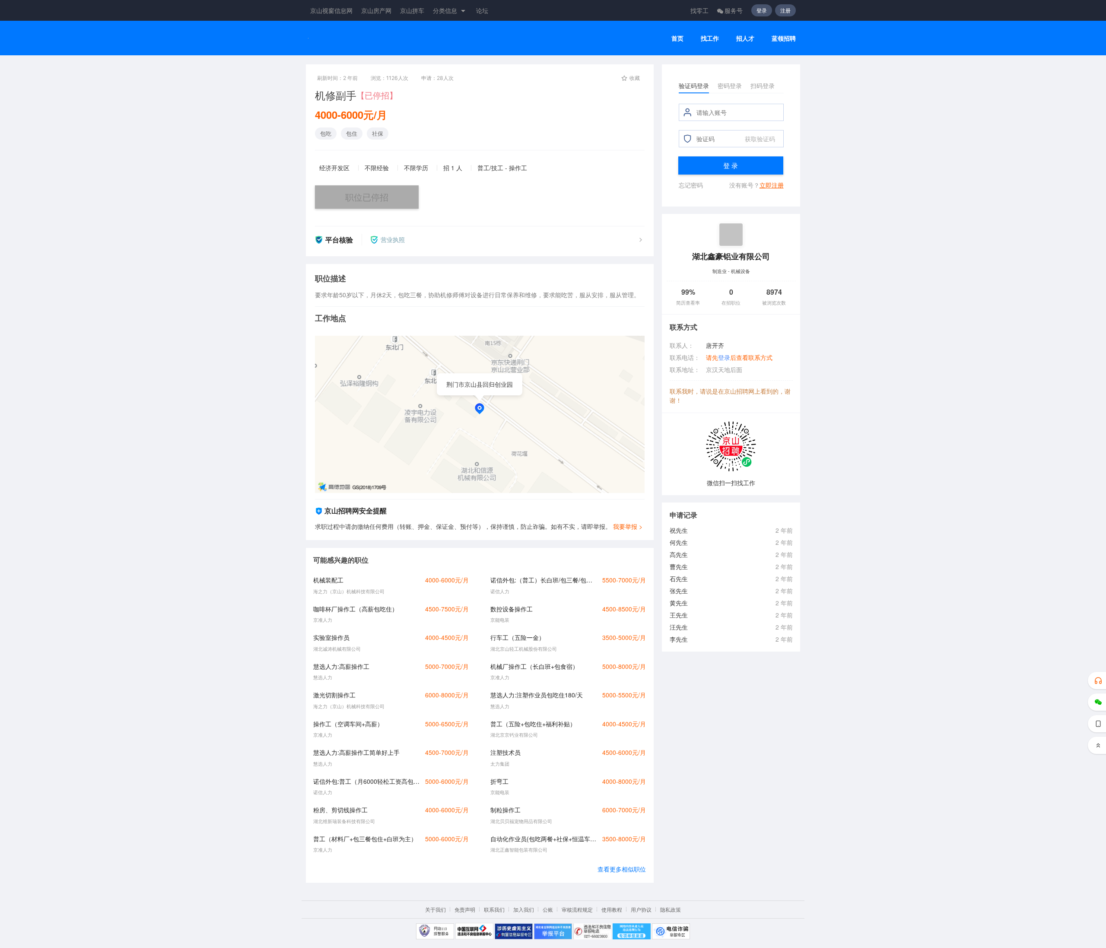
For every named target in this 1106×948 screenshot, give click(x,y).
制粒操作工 (505, 809)
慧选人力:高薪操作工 (341, 666)
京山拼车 (412, 10)
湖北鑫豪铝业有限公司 (731, 256)
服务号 (734, 10)
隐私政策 (670, 909)
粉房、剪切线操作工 (340, 809)
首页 (677, 38)
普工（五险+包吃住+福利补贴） (533, 723)
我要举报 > (627, 526)
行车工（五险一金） (517, 637)
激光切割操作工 (334, 694)
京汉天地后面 (724, 369)
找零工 (699, 10)
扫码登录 (762, 85)
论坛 (482, 10)
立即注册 (772, 185)
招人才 (745, 38)
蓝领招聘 (784, 38)
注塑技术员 (505, 752)
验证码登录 (694, 85)
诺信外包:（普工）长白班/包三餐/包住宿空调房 (543, 580)
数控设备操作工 (511, 608)
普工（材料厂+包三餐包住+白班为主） (365, 838)
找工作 (710, 38)
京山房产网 (376, 10)
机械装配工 (328, 580)
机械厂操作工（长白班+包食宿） (534, 666)
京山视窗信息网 (331, 10)
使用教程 (611, 909)
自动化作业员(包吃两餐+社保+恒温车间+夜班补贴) (543, 838)
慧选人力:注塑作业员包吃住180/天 (536, 694)
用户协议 (641, 909)
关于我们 (435, 909)
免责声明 (464, 909)
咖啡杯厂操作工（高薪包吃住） (355, 608)
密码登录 (730, 85)
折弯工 (499, 781)
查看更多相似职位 (621, 869)
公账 (548, 909)
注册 (785, 10)
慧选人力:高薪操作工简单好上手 (356, 752)
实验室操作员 (331, 637)
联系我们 (494, 909)
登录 (761, 10)
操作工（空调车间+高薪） (348, 723)
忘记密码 (691, 185)
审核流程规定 (577, 909)
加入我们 (523, 909)
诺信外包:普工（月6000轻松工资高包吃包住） (366, 781)
